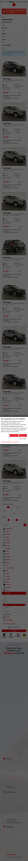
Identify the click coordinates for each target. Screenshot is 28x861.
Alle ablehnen (23, 435)
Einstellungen (23, 438)
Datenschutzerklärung (6, 442)
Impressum (16, 442)
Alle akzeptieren (13, 435)
